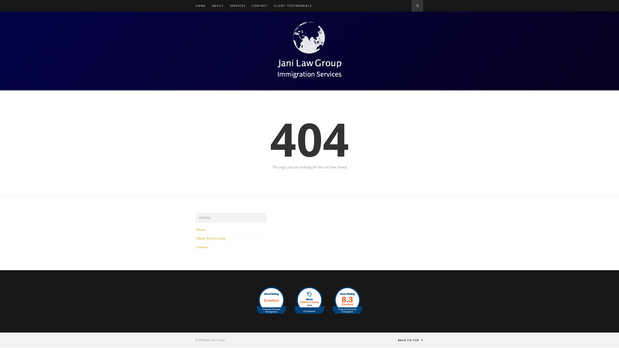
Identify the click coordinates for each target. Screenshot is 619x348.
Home (201, 5)
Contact (260, 5)
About (218, 5)
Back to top (409, 340)
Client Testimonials (293, 5)
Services (237, 5)
